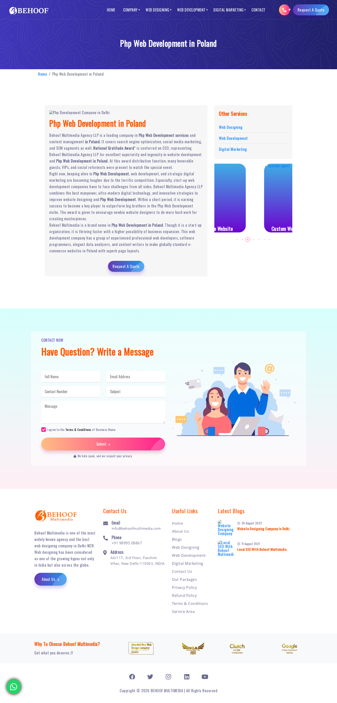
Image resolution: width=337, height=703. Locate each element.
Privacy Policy (184, 587)
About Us (49, 579)
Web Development (191, 10)
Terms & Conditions (78, 429)
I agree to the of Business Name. (81, 429)
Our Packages (184, 579)
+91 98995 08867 (127, 543)
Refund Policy (184, 595)
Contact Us (182, 571)
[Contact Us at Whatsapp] (14, 684)
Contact (258, 10)
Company (130, 10)
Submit (101, 444)
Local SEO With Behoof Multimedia (262, 549)
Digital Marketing (228, 10)
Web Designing (157, 10)
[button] (237, 239)
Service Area (183, 611)
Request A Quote (311, 10)
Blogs (177, 539)
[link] (132, 677)
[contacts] (284, 9)
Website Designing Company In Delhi (263, 528)
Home (111, 10)
